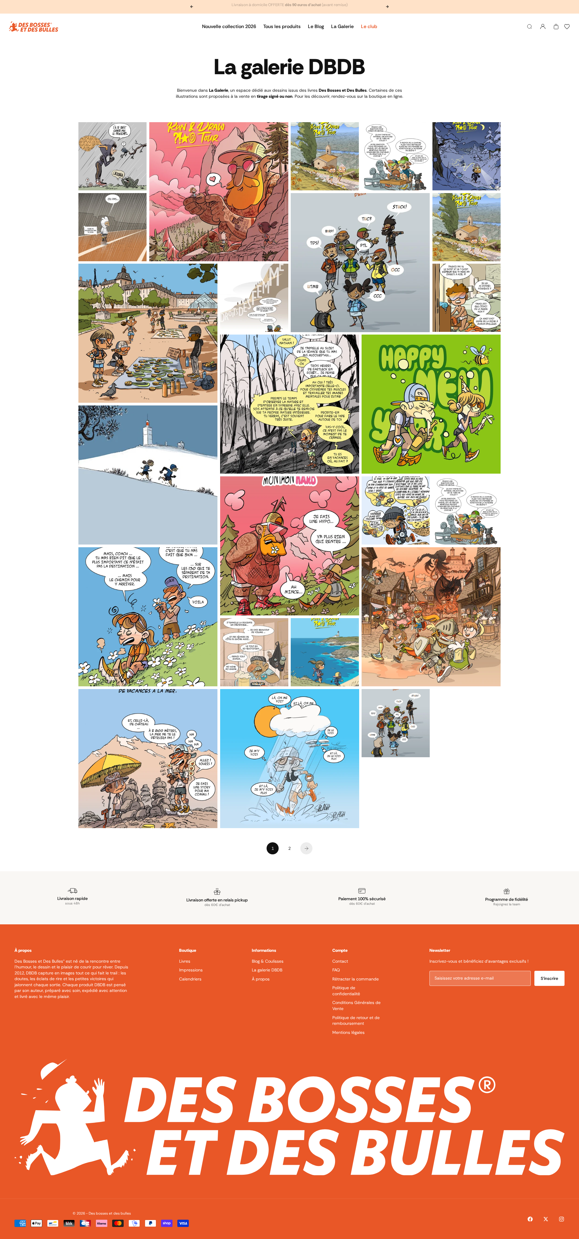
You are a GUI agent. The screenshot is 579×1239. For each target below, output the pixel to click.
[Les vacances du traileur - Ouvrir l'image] (147, 758)
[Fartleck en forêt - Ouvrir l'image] (289, 404)
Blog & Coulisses (267, 961)
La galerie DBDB (267, 970)
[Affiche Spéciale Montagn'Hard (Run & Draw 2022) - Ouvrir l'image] (218, 191)
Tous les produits (282, 26)
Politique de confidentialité (346, 990)
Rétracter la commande (355, 979)
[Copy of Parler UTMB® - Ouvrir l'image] (360, 262)
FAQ (336, 970)
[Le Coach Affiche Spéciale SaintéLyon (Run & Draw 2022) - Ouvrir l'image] (466, 156)
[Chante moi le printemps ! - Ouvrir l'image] (112, 156)
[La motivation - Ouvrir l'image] (396, 510)
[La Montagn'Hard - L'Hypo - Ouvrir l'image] (289, 545)
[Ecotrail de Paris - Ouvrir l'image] (147, 333)
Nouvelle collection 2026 (229, 26)
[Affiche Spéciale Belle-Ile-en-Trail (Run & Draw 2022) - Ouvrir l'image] (325, 652)
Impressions (191, 970)
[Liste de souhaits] (567, 26)
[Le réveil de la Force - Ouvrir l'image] (112, 227)
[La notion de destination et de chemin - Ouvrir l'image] (147, 616)
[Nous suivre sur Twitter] (546, 1219)
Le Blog (316, 26)
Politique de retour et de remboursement (356, 1020)
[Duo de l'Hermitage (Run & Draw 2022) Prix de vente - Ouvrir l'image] (466, 227)
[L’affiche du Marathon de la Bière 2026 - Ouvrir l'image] (431, 616)
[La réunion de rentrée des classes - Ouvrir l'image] (466, 510)
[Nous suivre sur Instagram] (561, 1219)
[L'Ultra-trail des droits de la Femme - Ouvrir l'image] (254, 298)
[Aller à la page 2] (306, 848)
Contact (340, 961)
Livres (184, 961)
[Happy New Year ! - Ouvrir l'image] (431, 404)
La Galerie (342, 26)
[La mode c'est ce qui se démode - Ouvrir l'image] (466, 298)
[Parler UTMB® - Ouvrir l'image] (396, 723)
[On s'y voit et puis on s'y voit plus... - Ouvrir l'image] (289, 758)
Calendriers (190, 979)
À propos (261, 979)
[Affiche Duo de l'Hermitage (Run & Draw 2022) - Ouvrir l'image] (325, 156)
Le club (369, 26)
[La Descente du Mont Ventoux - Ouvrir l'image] (147, 475)
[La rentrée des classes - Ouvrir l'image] (396, 156)
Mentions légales (348, 1032)
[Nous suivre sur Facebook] (530, 1219)
